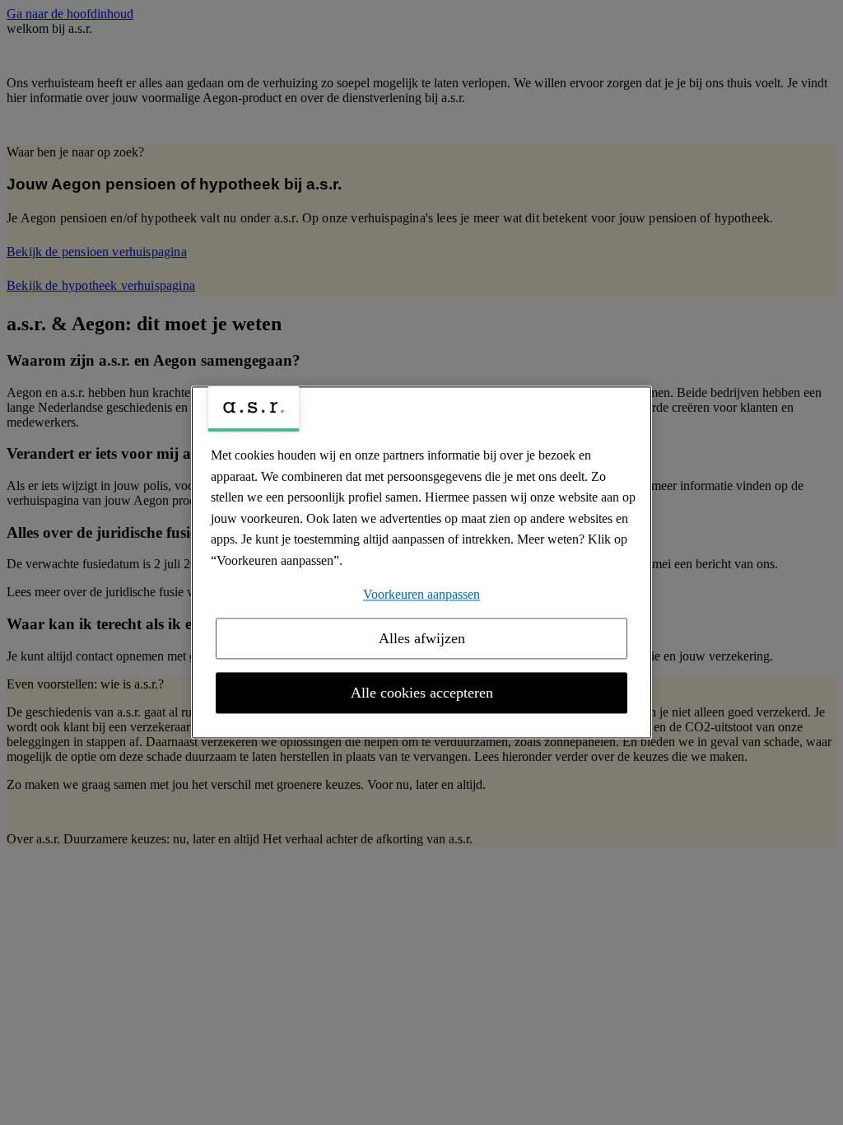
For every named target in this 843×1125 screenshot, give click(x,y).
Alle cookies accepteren (422, 693)
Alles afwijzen (422, 639)
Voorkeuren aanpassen (421, 594)
